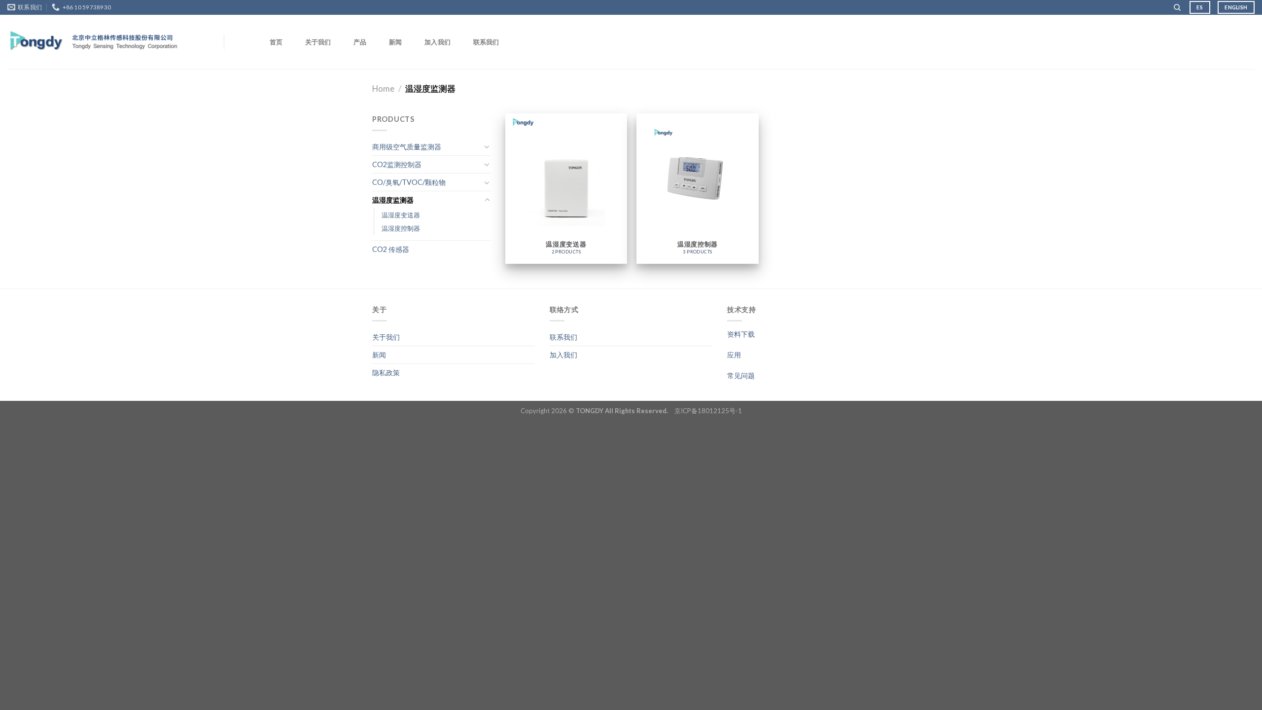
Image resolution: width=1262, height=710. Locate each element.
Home (383, 89)
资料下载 (741, 334)
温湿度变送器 (401, 215)
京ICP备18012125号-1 (708, 411)
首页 (276, 42)
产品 (360, 42)
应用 (734, 355)
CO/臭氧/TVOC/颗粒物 (409, 182)
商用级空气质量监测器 (406, 146)
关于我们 (318, 42)
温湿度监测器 (393, 200)
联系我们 (486, 42)
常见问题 (741, 375)
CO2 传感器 (390, 249)
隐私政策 (386, 372)
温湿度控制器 (401, 228)
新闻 (395, 42)
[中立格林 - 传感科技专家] (94, 42)
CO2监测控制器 (396, 164)
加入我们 (437, 42)
